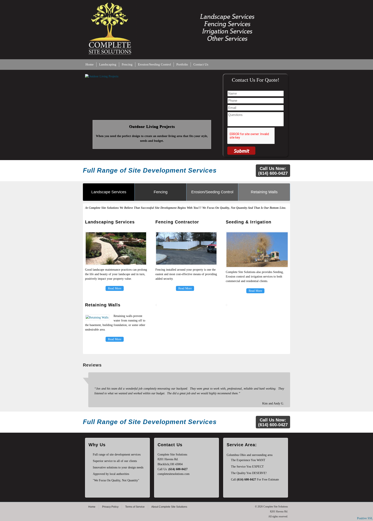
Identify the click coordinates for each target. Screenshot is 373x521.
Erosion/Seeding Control (154, 64)
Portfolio (182, 64)
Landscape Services (108, 192)
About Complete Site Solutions (169, 506)
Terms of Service (135, 506)
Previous (89, 111)
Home (89, 64)
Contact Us (200, 64)
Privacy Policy (110, 506)
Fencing (127, 64)
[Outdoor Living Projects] (152, 76)
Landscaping (107, 64)
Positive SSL (365, 518)
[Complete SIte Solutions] (186, 4)
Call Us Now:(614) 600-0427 (273, 171)
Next (215, 111)
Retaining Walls (264, 192)
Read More (114, 288)
